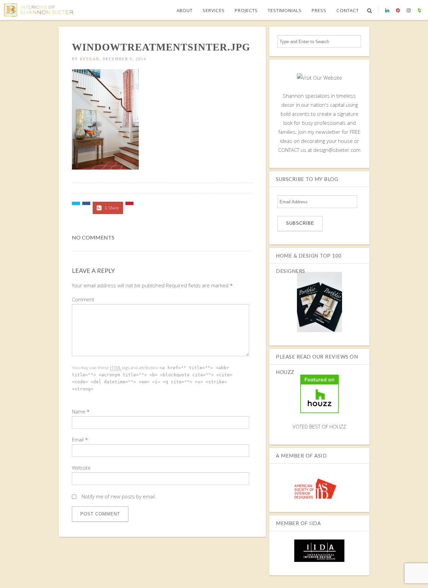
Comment (83, 299)
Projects (246, 10)
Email (78, 439)
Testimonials (285, 10)
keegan (89, 59)
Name (78, 411)
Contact (347, 10)
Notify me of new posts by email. (119, 496)
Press (319, 10)
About (185, 10)
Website (81, 467)
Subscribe (300, 223)
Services (214, 10)
